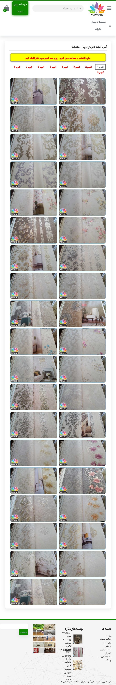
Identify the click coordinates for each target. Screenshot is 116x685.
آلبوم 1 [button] (100, 67)
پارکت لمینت (105, 639)
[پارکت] (49, 638)
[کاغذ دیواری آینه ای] (49, 644)
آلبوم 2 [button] (88, 67)
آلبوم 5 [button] (53, 67)
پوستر (108, 646)
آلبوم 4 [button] (65, 67)
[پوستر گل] (49, 627)
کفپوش (108, 653)
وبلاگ (108, 660)
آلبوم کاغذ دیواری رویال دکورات (89, 47)
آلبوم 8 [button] (17, 67)
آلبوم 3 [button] (76, 67)
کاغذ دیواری (105, 649)
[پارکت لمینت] (38, 632)
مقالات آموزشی (104, 656)
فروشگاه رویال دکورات (20, 8)
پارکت (108, 635)
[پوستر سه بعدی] (38, 627)
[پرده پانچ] (38, 650)
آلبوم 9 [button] (100, 72)
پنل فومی (107, 642)
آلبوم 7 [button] (29, 67)
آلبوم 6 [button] (41, 67)
